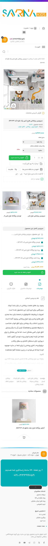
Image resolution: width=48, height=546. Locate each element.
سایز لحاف (41, 137)
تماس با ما (42, 514)
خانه (43, 59)
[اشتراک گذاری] (13, 105)
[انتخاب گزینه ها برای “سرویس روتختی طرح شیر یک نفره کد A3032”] (33, 223)
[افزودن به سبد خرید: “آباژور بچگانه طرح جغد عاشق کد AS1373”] (24, 438)
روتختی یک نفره (21, 381)
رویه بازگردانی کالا (40, 498)
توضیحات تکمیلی (25, 288)
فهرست (38, 47)
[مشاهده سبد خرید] (4, 40)
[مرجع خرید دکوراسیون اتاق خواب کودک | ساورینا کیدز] (24, 13)
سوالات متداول (41, 495)
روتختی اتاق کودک (19, 378)
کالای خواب (37, 59)
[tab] (39, 286)
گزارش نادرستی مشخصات (33, 113)
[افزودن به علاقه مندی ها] (33, 219)
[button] (24, 32)
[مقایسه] (37, 219)
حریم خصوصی (41, 504)
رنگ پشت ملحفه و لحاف (37, 146)
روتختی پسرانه (34, 381)
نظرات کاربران (11, 288)
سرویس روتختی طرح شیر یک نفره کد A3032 (29, 216)
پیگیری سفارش (40, 518)
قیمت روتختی (39, 384)
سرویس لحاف (10, 381)
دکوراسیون (34, 127)
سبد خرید (42, 521)
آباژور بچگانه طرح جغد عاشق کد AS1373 (30, 428)
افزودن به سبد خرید (17, 158)
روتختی (30, 59)
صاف (18, 149)
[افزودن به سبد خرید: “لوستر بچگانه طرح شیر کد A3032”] (9, 223)
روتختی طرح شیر (33, 378)
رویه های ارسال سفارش (38, 501)
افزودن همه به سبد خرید (22, 272)
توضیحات (40, 288)
